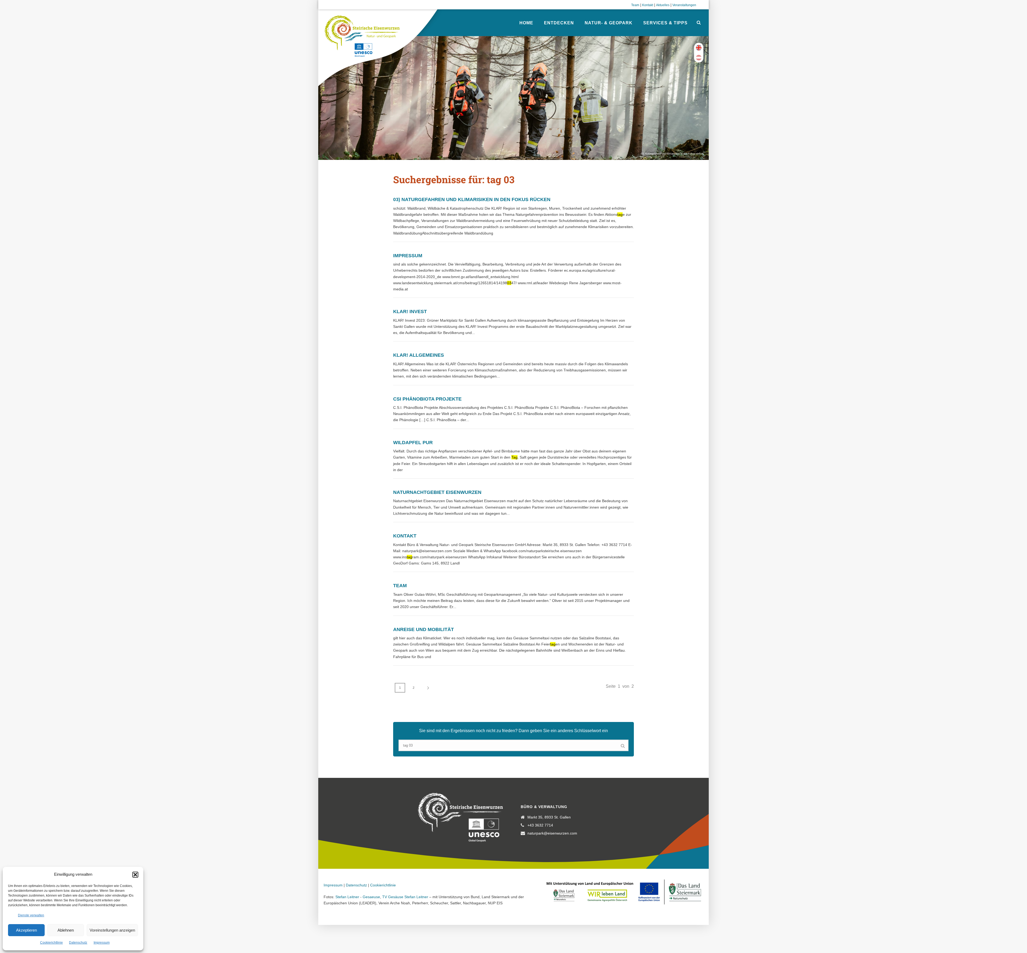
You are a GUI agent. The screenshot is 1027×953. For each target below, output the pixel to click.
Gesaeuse (371, 897)
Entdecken (559, 23)
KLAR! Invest (410, 311)
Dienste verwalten (31, 915)
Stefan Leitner (347, 897)
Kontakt (647, 5)
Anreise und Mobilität (423, 629)
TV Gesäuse (392, 897)
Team (635, 5)
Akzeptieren (26, 930)
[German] (698, 57)
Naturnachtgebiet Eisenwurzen (437, 492)
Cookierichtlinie (51, 942)
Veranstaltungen (684, 5)
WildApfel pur (413, 442)
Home (526, 23)
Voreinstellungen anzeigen (112, 930)
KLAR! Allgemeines (418, 355)
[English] (698, 47)
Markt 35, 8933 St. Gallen (549, 817)
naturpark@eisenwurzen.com (552, 833)
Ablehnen (66, 930)
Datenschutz (78, 942)
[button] (135, 874)
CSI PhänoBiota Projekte (427, 399)
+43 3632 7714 (540, 825)
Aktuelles (662, 5)
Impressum (102, 942)
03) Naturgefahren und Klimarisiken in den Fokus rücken (471, 199)
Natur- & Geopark (609, 23)
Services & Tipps (665, 23)
